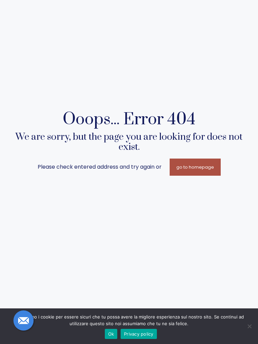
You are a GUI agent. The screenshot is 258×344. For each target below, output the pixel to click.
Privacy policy (139, 334)
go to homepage (195, 167)
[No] (249, 326)
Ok (111, 334)
